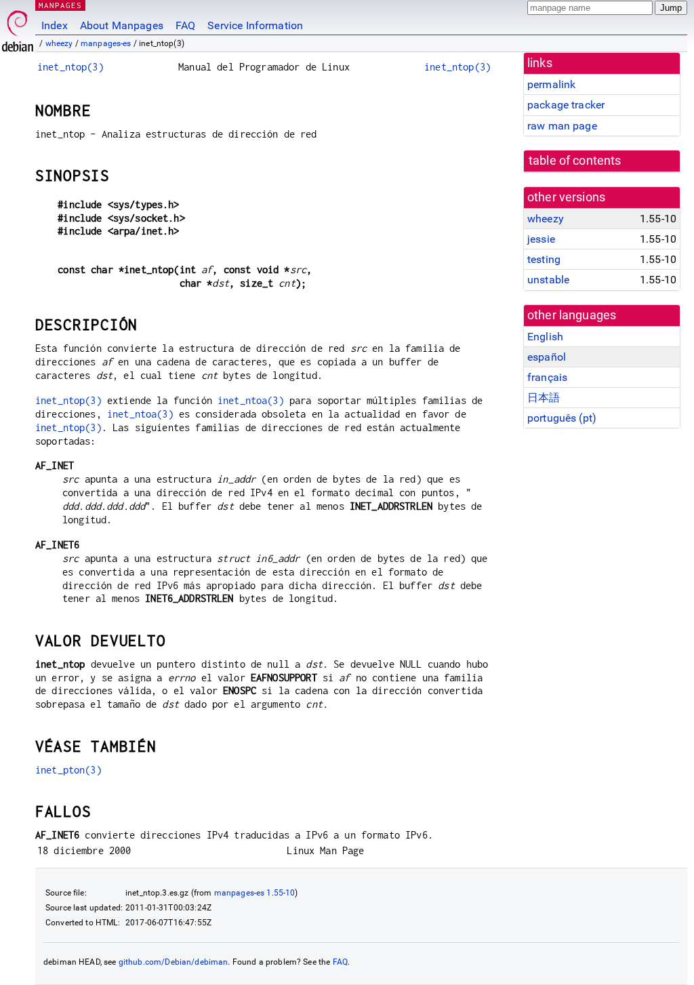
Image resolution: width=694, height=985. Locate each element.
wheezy (59, 43)
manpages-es (106, 43)
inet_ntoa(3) (251, 400)
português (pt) (561, 417)
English (545, 336)
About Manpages (121, 25)
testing (543, 259)
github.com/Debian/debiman (173, 962)
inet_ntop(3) (70, 67)
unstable (548, 279)
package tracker (566, 104)
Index (54, 25)
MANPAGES (60, 5)
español (546, 356)
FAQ (185, 25)
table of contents (575, 160)
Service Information (255, 25)
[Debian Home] (18, 27)
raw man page (562, 125)
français (547, 377)
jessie (541, 239)
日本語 (543, 397)
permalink (551, 84)
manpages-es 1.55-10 (254, 893)
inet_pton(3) (68, 770)
